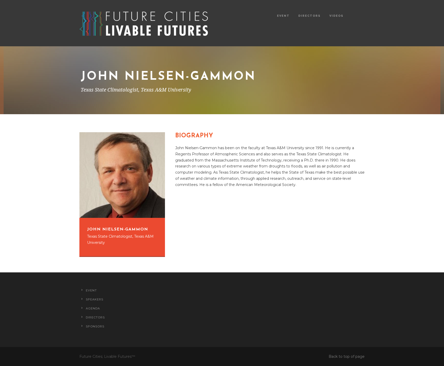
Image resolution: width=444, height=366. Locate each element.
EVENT (283, 15)
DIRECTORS (309, 15)
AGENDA (93, 308)
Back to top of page (347, 356)
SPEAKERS (94, 299)
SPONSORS (95, 326)
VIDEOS (336, 15)
